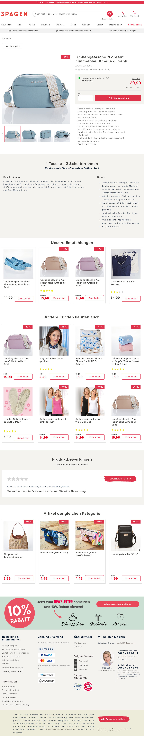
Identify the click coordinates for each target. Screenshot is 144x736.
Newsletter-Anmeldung (13, 667)
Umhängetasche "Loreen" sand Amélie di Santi (52, 282)
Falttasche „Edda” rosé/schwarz (86, 554)
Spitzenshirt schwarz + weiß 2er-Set (89, 420)
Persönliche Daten (11, 656)
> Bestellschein (107, 19)
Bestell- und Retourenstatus (15, 653)
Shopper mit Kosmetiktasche (12, 556)
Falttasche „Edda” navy (54, 552)
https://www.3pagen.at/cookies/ (60, 729)
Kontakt (5, 663)
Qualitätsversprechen (12, 701)
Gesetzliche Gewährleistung (15, 704)
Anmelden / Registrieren (14, 649)
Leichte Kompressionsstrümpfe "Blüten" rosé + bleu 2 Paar (125, 361)
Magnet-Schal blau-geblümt (51, 360)
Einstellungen (103, 731)
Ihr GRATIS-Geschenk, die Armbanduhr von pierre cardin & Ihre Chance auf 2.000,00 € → (72, 2)
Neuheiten (6, 25)
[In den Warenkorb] (118, 94)
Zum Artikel (24, 299)
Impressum (102, 729)
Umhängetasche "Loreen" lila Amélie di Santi (88, 282)
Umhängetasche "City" (124, 554)
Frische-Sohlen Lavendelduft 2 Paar (16, 420)
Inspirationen (115, 25)
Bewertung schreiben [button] (120, 479)
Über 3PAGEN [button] (83, 637)
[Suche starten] (110, 14)
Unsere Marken (9, 697)
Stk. (80, 94)
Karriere (78, 646)
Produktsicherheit (10, 690)
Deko (20, 25)
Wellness (60, 25)
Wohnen (86, 25)
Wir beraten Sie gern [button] (111, 637)
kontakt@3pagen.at (126, 643)
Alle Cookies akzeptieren (113, 719)
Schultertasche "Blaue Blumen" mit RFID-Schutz (88, 361)
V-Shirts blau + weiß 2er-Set (123, 283)
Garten (100, 25)
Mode (73, 25)
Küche (32, 25)
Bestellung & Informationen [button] (11, 638)
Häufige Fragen (9, 645)
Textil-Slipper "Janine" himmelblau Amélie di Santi (16, 284)
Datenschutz (115, 731)
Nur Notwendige (119, 729)
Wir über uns (80, 643)
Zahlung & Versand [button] (50, 637)
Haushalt (45, 25)
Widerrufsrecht (9, 686)
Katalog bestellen (10, 660)
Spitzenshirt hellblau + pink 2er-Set (52, 420)
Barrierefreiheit (9, 694)
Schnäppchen (135, 25)
